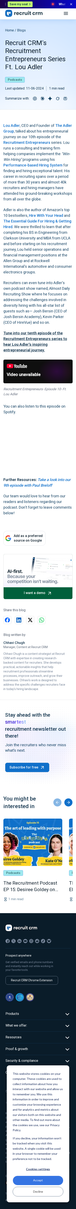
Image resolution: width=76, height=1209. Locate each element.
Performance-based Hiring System (32, 165)
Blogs (21, 30)
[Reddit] (37, 941)
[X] (13, 941)
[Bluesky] (49, 941)
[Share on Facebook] (7, 620)
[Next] (68, 802)
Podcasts (15, 80)
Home (9, 30)
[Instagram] (31, 941)
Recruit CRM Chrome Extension (32, 980)
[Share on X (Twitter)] (30, 620)
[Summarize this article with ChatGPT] (35, 98)
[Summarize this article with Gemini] (50, 98)
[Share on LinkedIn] (19, 620)
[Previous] (57, 802)
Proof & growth (16, 1049)
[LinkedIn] (19, 941)
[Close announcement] (71, 4)
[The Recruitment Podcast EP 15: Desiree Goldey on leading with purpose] (32, 842)
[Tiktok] (43, 941)
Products (12, 1014)
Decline (38, 1191)
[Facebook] (7, 941)
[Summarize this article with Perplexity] (65, 98)
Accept (38, 1180)
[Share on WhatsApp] (42, 620)
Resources (13, 1037)
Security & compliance (21, 1061)
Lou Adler (11, 125)
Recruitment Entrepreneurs (26, 142)
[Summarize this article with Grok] (58, 98)
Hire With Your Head (46, 215)
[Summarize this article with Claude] (42, 98)
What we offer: (16, 1025)
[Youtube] (25, 941)
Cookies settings (38, 1169)
